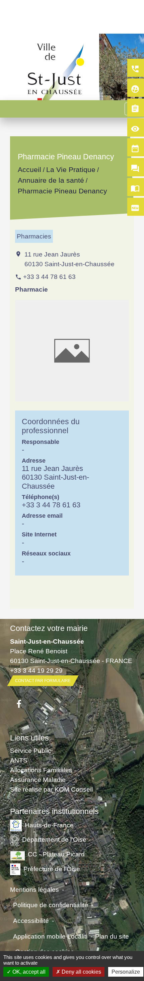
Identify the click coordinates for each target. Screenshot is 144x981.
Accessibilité (31, 920)
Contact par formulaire (43, 680)
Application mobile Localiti (50, 936)
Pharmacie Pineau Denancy (62, 191)
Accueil (29, 170)
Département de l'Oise (54, 839)
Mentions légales (34, 889)
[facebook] (19, 704)
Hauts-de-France (49, 824)
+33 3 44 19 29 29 (36, 670)
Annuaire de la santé (51, 180)
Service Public (30, 750)
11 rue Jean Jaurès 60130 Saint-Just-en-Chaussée (69, 259)
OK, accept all (28, 972)
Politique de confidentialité (50, 905)
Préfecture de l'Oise (51, 868)
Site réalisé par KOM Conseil (51, 789)
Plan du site (112, 936)
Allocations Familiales (41, 770)
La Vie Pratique (70, 170)
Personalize (126, 972)
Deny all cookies (80, 972)
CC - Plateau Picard (56, 854)
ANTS (18, 760)
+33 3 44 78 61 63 (49, 276)
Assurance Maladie (38, 779)
